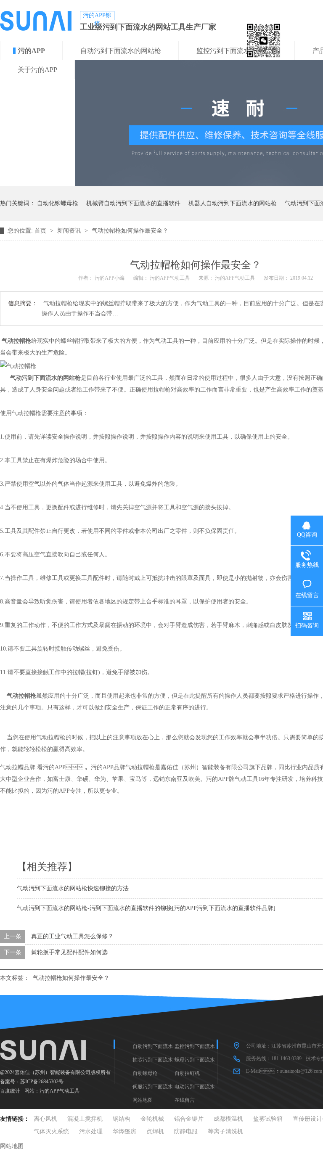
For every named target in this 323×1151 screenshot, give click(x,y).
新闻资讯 (69, 231)
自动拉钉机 (187, 1073)
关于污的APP (37, 69)
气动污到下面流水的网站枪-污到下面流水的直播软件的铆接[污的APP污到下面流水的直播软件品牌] (146, 908)
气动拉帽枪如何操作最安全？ (71, 978)
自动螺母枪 (145, 1073)
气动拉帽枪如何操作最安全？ (130, 231)
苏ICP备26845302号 (42, 1082)
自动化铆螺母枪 (57, 203)
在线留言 (185, 1100)
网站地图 (142, 1100)
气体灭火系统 (51, 1131)
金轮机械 (152, 1119)
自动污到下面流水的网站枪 (120, 50)
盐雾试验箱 (268, 1119)
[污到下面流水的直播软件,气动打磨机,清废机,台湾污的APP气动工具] (35, 28)
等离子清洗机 (225, 1131)
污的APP (31, 50)
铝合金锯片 (189, 1119)
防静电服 (186, 1131)
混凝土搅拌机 (85, 1119)
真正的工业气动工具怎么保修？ (72, 936)
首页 (41, 231)
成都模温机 (228, 1119)
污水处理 (91, 1131)
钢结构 (121, 1119)
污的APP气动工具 (59, 1091)
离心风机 (45, 1119)
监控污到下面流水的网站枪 (236, 50)
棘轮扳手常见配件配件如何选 (69, 952)
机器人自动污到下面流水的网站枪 (232, 203)
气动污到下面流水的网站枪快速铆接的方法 (73, 888)
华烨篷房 (124, 1131)
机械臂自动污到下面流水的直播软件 (133, 203)
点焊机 (155, 1131)
